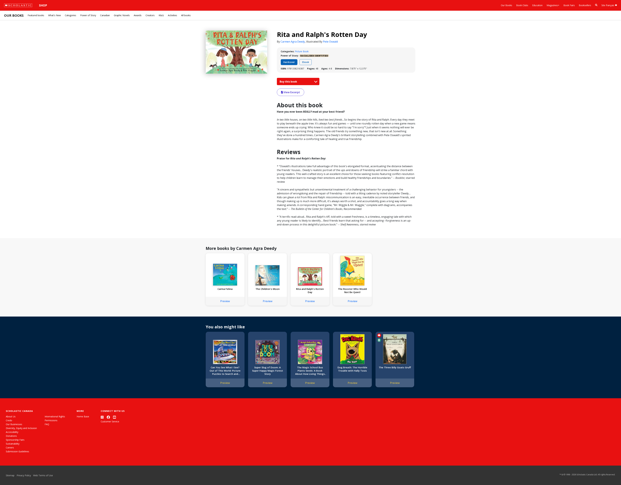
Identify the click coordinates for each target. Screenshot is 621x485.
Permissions (51, 420)
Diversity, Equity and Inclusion (21, 428)
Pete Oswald (330, 41)
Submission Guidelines (17, 451)
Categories (70, 15)
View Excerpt (291, 92)
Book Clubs (522, 5)
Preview (225, 301)
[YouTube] (114, 417)
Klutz (161, 15)
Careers (10, 447)
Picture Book (302, 51)
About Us (11, 416)
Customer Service (110, 421)
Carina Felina (225, 288)
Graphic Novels (122, 15)
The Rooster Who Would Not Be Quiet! (352, 290)
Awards (138, 15)
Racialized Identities (314, 55)
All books (186, 15)
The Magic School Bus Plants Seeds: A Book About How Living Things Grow (310, 370)
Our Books (506, 5)
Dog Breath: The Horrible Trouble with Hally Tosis (352, 369)
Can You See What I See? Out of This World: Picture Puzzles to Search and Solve (225, 370)
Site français (608, 5)
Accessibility (12, 432)
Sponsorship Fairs (15, 439)
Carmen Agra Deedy (293, 41)
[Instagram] (102, 417)
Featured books (36, 15)
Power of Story (88, 15)
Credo (9, 420)
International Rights (55, 416)
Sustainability (12, 443)
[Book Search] (596, 5)
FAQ (47, 424)
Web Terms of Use (43, 475)
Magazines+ (553, 5)
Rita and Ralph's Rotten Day (310, 290)
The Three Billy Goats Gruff (395, 367)
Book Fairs (569, 5)
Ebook (305, 62)
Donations (11, 435)
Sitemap (10, 475)
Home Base (83, 416)
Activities (172, 15)
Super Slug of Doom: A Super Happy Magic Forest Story (267, 370)
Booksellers (585, 5)
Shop (43, 5)
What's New (54, 15)
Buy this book (289, 81)
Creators (150, 15)
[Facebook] (108, 417)
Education (537, 5)
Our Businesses (14, 424)
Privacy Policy (24, 475)
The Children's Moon (268, 288)
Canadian (105, 15)
